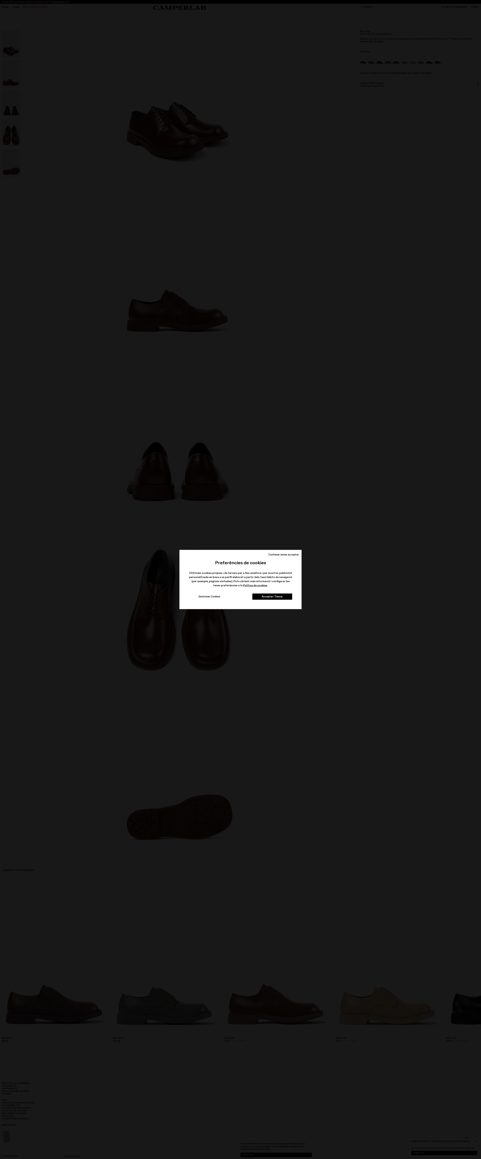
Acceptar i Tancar (272, 596)
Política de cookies (255, 585)
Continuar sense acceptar (283, 554)
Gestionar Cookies (209, 596)
